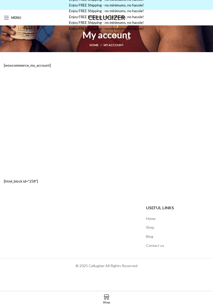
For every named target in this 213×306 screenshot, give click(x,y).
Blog (149, 236)
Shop (150, 227)
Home (94, 45)
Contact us (155, 245)
